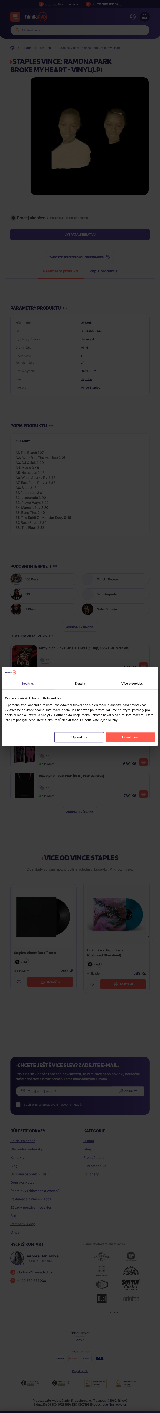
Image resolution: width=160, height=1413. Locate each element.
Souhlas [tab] (28, 684)
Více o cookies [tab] (132, 684)
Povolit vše (130, 737)
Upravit (76, 737)
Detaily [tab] (80, 684)
